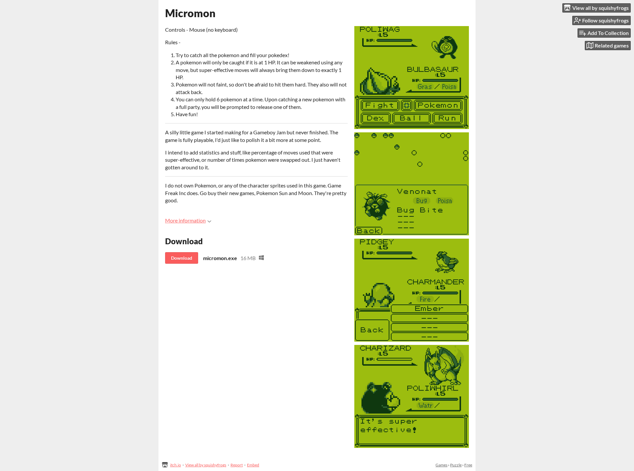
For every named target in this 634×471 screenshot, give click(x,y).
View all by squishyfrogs (205, 464)
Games (441, 464)
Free (468, 464)
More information (185, 220)
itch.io (175, 464)
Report (236, 464)
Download (181, 258)
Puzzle (456, 464)
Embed (253, 464)
